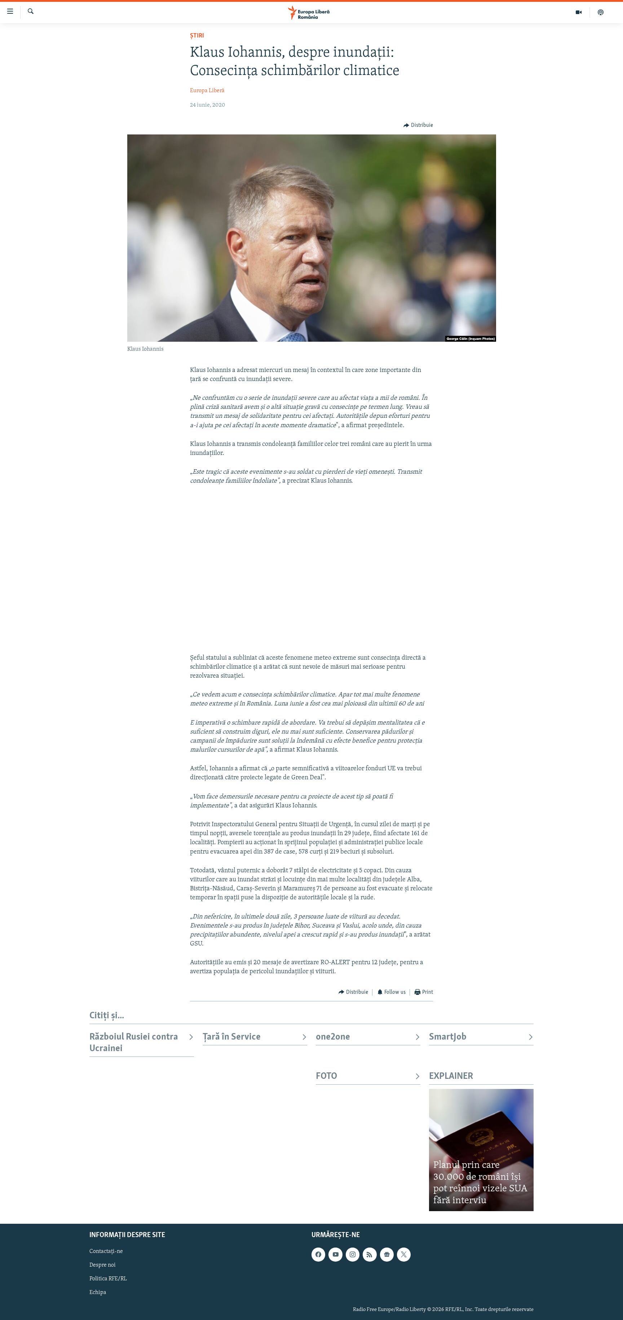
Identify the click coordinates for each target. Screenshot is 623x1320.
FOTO (326, 1076)
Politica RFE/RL (108, 1279)
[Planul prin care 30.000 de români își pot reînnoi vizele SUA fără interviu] (481, 1150)
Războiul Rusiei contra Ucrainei (133, 1043)
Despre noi (102, 1265)
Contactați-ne (106, 1252)
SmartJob (448, 1037)
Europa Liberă (207, 91)
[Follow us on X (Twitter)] (404, 1255)
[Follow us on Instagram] (352, 1255)
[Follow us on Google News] (387, 1255)
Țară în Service (232, 1037)
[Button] (418, 125)
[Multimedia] (579, 12)
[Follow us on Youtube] (335, 1255)
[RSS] (369, 1255)
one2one (333, 1037)
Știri (197, 36)
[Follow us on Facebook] (318, 1255)
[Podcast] (600, 12)
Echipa (97, 1293)
